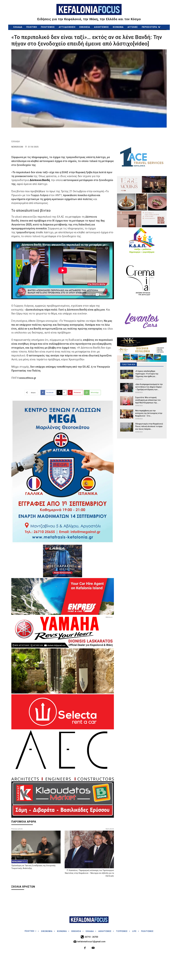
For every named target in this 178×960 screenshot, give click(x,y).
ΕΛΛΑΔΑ (15, 141)
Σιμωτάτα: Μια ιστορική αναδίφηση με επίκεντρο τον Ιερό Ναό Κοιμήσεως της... (148, 400)
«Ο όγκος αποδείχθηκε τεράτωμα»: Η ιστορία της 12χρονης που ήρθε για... (146, 373)
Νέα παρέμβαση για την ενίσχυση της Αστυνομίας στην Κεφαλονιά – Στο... (148, 413)
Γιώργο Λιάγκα (39, 195)
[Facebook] (85, 948)
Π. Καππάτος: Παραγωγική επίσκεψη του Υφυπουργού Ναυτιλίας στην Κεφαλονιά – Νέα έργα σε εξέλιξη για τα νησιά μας (89, 873)
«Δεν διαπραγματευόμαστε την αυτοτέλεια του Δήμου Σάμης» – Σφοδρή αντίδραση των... (149, 387)
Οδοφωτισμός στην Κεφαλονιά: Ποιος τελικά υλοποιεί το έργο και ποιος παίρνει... (149, 426)
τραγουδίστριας (26, 232)
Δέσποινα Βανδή (40, 180)
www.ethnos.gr (27, 377)
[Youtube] (93, 948)
